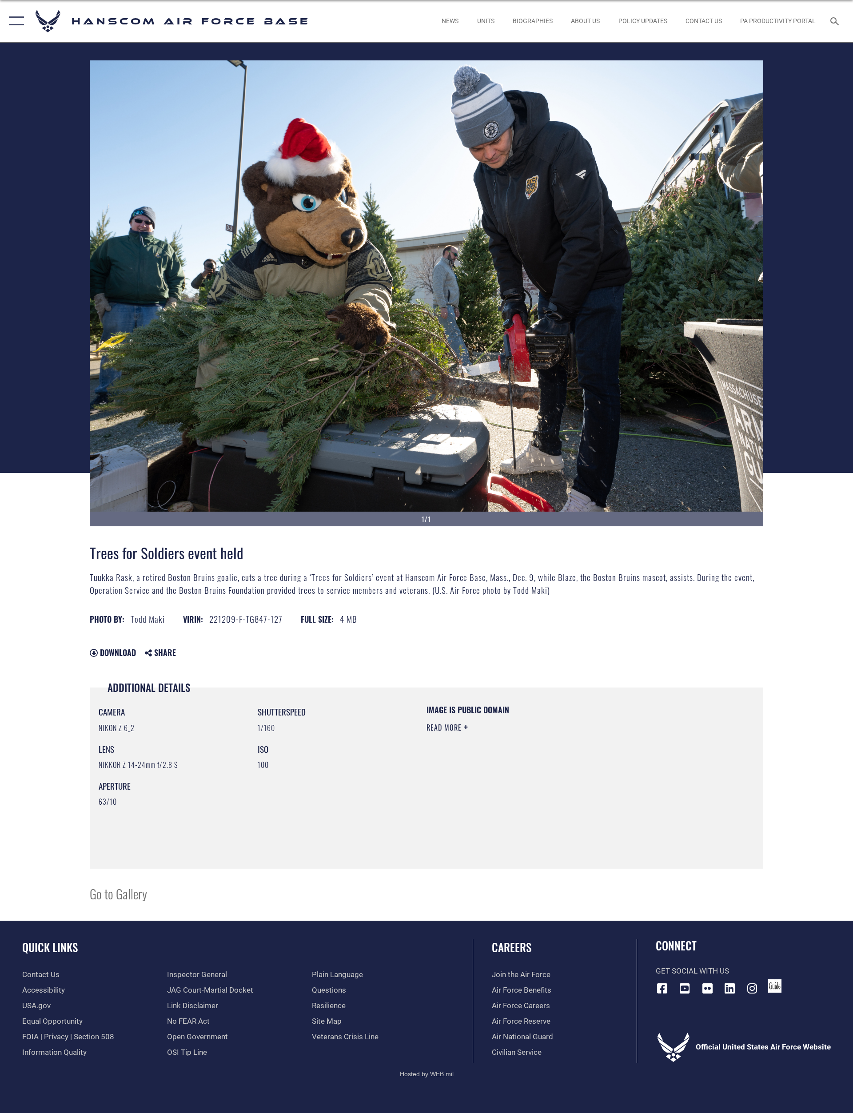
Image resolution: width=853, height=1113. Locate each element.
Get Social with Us (692, 971)
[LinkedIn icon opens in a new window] (730, 988)
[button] (14, 21)
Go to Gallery (118, 893)
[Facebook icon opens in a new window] (662, 988)
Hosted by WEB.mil (427, 1073)
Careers (511, 947)
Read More (445, 727)
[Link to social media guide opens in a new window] (774, 986)
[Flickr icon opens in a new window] (707, 988)
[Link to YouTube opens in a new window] (684, 988)
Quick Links (50, 947)
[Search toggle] (835, 21)
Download (117, 652)
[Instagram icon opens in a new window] (752, 988)
